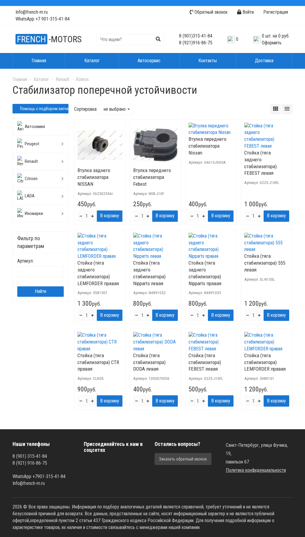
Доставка (264, 60)
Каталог (92, 60)
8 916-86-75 (195, 43)
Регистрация (275, 12)
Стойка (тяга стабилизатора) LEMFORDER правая (265, 362)
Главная (39, 60)
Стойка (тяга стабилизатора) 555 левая (264, 263)
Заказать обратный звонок (183, 459)
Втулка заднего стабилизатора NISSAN (93, 177)
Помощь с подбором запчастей (44, 108)
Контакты (207, 60)
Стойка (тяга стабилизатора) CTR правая (98, 362)
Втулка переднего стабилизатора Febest (152, 177)
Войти (247, 12)
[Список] (287, 109)
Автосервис (149, 60)
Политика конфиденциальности (256, 470)
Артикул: (25, 261)
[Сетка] (275, 109)
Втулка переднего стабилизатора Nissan (207, 146)
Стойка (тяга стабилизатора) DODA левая (149, 362)
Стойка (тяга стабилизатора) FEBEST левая (205, 362)
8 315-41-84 (195, 36)
